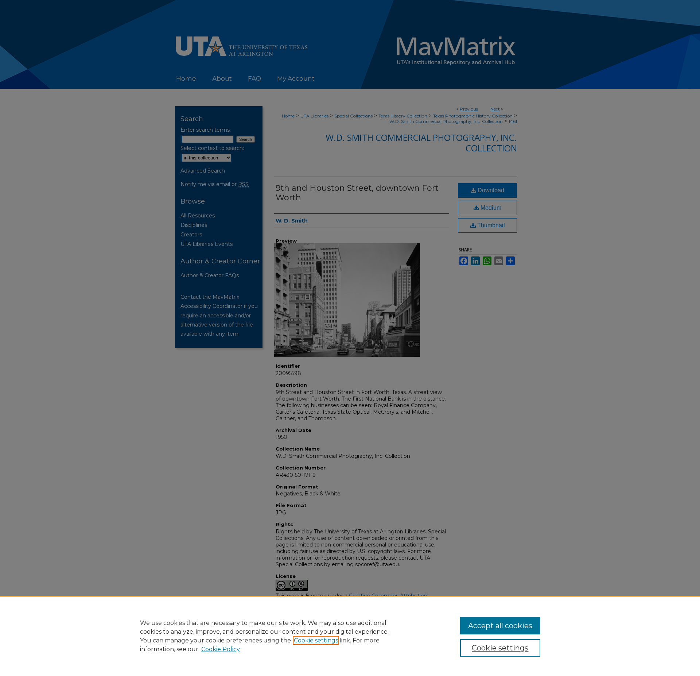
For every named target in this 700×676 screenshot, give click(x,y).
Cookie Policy (220, 649)
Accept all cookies (500, 625)
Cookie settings (316, 640)
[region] (350, 636)
